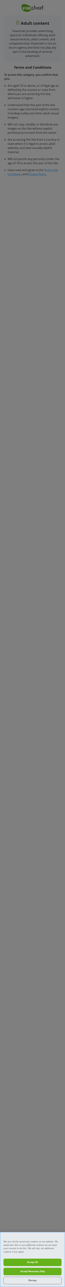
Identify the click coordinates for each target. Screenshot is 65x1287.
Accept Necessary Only (32, 1271)
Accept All (32, 1262)
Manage (32, 1280)
